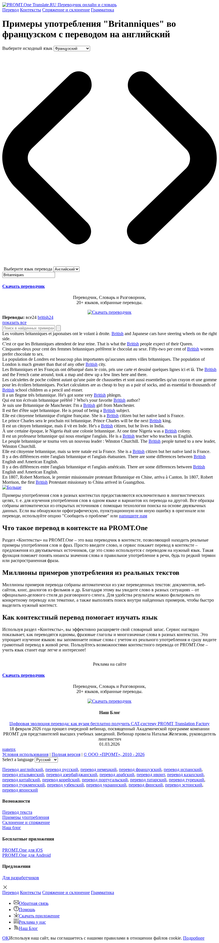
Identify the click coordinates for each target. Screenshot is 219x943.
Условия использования (25, 754)
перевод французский (140, 769)
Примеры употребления (25, 817)
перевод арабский (117, 774)
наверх (9, 749)
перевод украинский (106, 784)
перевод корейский (61, 779)
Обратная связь (33, 903)
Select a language (18, 759)
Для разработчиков (20, 877)
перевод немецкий (98, 769)
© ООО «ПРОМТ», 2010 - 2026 (114, 754)
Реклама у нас (32, 922)
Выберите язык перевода (28, 268)
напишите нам (133, 515)
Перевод (10, 9)
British (117, 333)
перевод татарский (148, 779)
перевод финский (146, 784)
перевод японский (20, 790)
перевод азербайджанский (71, 774)
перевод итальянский (23, 774)
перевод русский (61, 769)
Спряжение (66, 9)
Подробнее (193, 938)
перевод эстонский (183, 784)
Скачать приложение (39, 915)
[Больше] (11, 487)
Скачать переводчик (23, 286)
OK (5, 938)
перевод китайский (21, 779)
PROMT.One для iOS (22, 850)
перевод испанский (183, 769)
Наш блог (11, 827)
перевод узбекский (65, 784)
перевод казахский (185, 774)
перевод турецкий (186, 779)
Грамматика (102, 9)
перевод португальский (105, 779)
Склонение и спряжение (26, 822)
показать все (14, 322)
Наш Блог (28, 928)
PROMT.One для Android (26, 855)
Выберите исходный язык (27, 48)
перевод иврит (151, 774)
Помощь (27, 909)
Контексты (30, 9)
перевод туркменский (23, 784)
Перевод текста (17, 812)
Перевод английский (22, 769)
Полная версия (66, 754)
